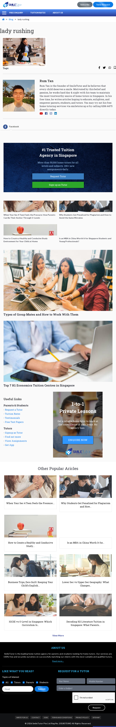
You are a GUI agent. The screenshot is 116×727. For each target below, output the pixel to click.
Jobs (46, 717)
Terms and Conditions (62, 717)
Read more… (58, 661)
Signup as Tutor (14, 432)
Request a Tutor (13, 409)
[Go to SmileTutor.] (3, 19)
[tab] (11, 126)
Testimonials (12, 417)
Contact (36, 717)
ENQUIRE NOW (77, 440)
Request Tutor (58, 176)
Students (43, 682)
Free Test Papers (14, 421)
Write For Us (22, 717)
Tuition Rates (37, 13)
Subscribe (84, 4)
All (7, 682)
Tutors (17, 682)
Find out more (13, 436)
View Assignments (16, 440)
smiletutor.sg (78, 106)
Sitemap (96, 717)
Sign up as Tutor (58, 184)
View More (58, 635)
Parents (30, 682)
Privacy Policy (82, 717)
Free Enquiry (16, 13)
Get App (9, 444)
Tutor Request (103, 4)
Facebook (14, 126)
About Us (58, 13)
